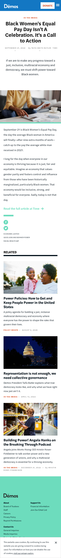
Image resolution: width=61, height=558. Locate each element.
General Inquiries (11, 530)
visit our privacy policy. (24, 553)
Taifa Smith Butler (41, 48)
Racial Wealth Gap (11, 241)
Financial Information (39, 506)
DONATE (47, 5)
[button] (6, 222)
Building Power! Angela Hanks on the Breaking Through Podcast (30, 442)
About (6, 502)
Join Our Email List (38, 509)
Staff (6, 509)
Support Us (35, 502)
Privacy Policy (10, 517)
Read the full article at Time (21, 208)
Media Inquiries (10, 533)
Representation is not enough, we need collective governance (30, 375)
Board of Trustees (11, 506)
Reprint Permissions (12, 520)
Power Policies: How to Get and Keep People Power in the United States (29, 302)
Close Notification (55, 547)
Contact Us (9, 526)
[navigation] (58, 5)
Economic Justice (11, 233)
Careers (7, 513)
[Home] (11, 9)
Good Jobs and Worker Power (17, 237)
